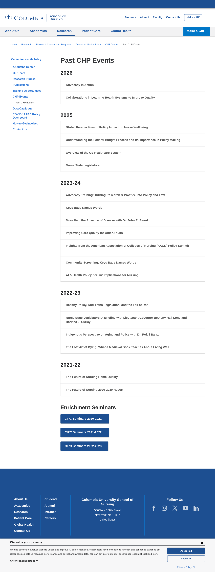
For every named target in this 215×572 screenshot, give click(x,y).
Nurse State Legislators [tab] (83, 165)
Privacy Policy (184, 567)
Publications (21, 84)
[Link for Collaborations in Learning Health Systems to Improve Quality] (158, 98)
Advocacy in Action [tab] (80, 85)
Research (26, 44)
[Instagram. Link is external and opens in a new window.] (164, 508)
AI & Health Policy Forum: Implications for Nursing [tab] (102, 275)
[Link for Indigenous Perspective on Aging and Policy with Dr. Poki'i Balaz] (162, 335)
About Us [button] (12, 31)
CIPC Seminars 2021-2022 (87, 434)
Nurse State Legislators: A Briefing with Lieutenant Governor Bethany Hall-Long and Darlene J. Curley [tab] (126, 320)
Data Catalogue (22, 108)
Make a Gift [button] (195, 31)
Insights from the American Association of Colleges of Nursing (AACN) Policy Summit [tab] (127, 245)
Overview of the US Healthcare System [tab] (93, 152)
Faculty (157, 17)
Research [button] (64, 31)
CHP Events (111, 44)
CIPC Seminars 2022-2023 (86, 447)
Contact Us (173, 17)
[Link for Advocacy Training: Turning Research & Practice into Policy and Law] (169, 195)
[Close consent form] (202, 542)
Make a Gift (193, 17)
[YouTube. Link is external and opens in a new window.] (185, 508)
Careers (50, 518)
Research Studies (24, 79)
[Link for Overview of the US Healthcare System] (125, 153)
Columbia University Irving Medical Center (107, 4)
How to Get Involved (25, 123)
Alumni (144, 17)
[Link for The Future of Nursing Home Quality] (121, 377)
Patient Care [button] (91, 31)
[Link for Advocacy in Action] (97, 85)
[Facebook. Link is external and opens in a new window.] (154, 508)
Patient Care (23, 518)
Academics (22, 505)
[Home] (35, 18)
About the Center (24, 67)
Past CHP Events (24, 102)
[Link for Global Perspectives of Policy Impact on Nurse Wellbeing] (151, 127)
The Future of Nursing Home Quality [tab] (92, 377)
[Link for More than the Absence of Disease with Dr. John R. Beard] (151, 220)
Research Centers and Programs (53, 44)
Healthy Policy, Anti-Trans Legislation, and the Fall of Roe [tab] (107, 305)
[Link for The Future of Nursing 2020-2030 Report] (127, 390)
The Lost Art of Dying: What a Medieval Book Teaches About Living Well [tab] (117, 347)
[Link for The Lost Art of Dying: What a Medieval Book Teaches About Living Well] (172, 347)
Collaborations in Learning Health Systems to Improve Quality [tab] (110, 97)
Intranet (50, 512)
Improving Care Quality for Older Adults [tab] (94, 233)
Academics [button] (38, 31)
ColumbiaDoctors (156, 479)
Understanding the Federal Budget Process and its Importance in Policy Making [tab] (123, 140)
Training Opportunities (27, 90)
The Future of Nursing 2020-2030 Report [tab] (94, 389)
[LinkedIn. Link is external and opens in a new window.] (196, 508)
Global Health (24, 524)
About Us (21, 499)
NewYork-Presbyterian (107, 480)
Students (130, 17)
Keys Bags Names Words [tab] (84, 207)
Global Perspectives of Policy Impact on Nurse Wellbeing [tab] (107, 127)
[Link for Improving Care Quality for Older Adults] (126, 233)
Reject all (186, 558)
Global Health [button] (121, 31)
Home (13, 44)
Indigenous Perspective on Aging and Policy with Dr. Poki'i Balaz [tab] (112, 334)
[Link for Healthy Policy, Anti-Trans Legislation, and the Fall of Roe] (152, 305)
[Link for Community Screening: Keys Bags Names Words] (140, 263)
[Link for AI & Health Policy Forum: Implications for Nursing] (142, 275)
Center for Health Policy (88, 44)
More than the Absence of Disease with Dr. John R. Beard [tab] (107, 220)
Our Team (19, 73)
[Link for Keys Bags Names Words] (106, 208)
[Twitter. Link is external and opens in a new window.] (175, 508)
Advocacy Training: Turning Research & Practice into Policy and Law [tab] (116, 195)
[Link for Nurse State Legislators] (103, 165)
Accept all (186, 550)
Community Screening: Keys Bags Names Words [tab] (101, 262)
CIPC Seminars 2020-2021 (87, 420)
